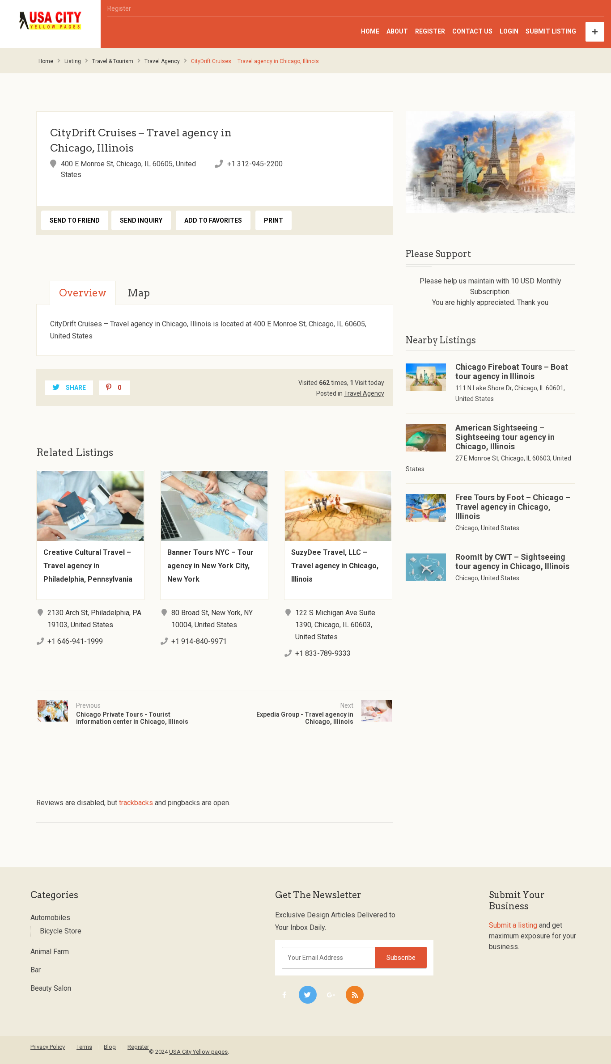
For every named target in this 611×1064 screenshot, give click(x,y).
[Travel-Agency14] (490, 162)
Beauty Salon (50, 988)
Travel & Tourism (112, 61)
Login (509, 31)
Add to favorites (213, 220)
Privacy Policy (47, 1046)
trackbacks (136, 802)
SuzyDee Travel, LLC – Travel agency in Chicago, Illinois (334, 565)
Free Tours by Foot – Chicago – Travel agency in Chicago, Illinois (512, 507)
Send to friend (75, 220)
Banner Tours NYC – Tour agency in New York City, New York (210, 565)
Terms (84, 1046)
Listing (72, 61)
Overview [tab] (82, 293)
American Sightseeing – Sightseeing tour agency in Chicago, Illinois (505, 437)
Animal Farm (49, 951)
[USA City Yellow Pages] (50, 20)
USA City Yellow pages (198, 1051)
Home (370, 31)
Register (119, 8)
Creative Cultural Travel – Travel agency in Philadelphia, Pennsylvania (87, 565)
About (397, 31)
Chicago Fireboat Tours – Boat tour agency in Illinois (511, 371)
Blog (110, 1046)
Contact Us (472, 31)
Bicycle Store (60, 931)
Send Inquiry (141, 220)
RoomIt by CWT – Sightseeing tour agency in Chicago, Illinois (512, 561)
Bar (35, 970)
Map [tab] (138, 293)
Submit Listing (551, 31)
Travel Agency (162, 61)
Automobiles (50, 917)
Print (273, 220)
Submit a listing (513, 925)
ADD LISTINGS (595, 32)
